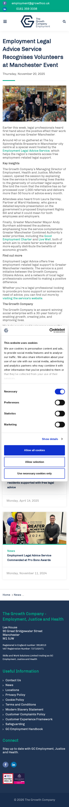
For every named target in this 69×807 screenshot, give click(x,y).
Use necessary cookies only (34, 473)
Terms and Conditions (20, 704)
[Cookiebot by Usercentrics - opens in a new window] (49, 330)
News (11, 551)
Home (6, 594)
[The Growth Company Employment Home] (35, 22)
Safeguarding (15, 724)
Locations (12, 690)
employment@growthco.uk (31, 3)
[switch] (60, 402)
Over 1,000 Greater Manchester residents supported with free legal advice (30, 482)
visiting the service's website (22, 298)
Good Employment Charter (27, 237)
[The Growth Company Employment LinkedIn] (5, 9)
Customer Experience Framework (29, 719)
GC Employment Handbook (24, 729)
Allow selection (34, 461)
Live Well (45, 239)
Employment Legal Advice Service (26, 150)
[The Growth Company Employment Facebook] (5, 3)
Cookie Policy (14, 699)
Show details (50, 438)
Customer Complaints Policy (25, 714)
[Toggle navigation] (6, 21)
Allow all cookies (34, 450)
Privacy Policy (15, 694)
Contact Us (13, 680)
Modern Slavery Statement (24, 709)
